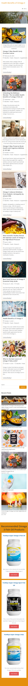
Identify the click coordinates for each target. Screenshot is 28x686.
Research (16, 58)
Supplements (23, 58)
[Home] (10, 19)
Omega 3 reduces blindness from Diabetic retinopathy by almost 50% (13, 194)
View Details (14, 574)
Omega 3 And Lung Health (7, 490)
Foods (11, 58)
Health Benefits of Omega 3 (13, 3)
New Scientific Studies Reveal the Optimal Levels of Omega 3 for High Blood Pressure (14, 237)
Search (3, 384)
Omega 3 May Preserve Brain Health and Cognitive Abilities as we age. (13, 148)
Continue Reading (7, 72)
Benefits (7, 58)
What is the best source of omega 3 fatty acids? (12, 360)
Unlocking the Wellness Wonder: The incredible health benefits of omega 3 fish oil (13, 95)
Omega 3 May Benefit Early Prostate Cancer (12, 52)
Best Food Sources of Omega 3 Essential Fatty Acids (14, 280)
